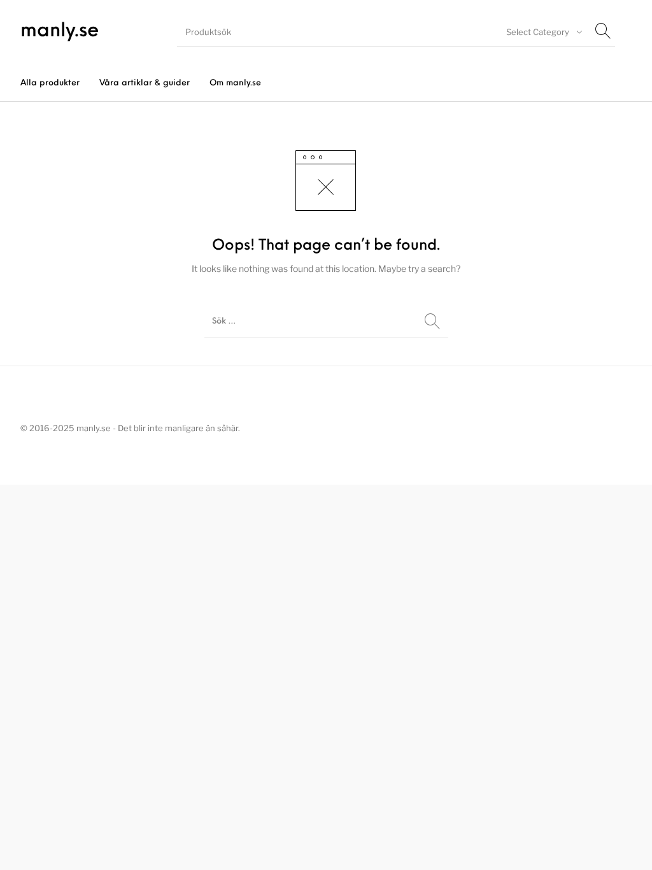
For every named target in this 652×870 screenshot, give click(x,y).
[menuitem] (49, 83)
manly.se (59, 31)
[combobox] (542, 31)
